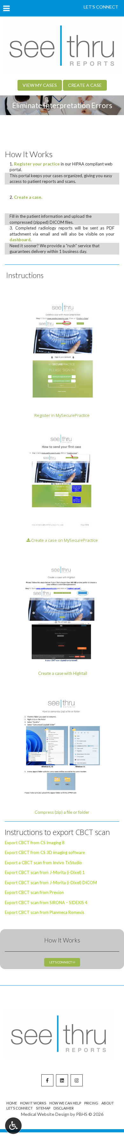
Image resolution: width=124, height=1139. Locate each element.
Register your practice (37, 163)
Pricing (91, 1103)
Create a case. (28, 197)
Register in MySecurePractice (62, 415)
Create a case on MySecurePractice (64, 540)
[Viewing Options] (13, 1125)
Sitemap (43, 1108)
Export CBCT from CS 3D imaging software (45, 852)
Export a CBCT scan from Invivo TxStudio (43, 862)
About (107, 1103)
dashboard (20, 239)
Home (11, 1103)
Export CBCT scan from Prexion (34, 892)
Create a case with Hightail (62, 673)
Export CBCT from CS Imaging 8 (35, 842)
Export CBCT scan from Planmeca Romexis (44, 912)
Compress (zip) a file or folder (62, 812)
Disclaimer (63, 1108)
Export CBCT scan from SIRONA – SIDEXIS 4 (46, 902)
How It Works (62, 940)
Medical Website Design (45, 1114)
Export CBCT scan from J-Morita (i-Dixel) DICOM (51, 882)
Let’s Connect (19, 1108)
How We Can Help (65, 1103)
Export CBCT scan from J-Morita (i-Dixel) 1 (45, 872)
